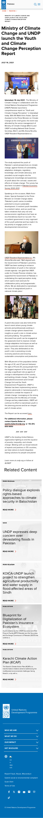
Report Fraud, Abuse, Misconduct (18, 773)
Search (35, 4)
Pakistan (10, 4)
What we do (11, 736)
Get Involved (11, 748)
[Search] (11, 762)
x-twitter (14, 792)
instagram (19, 792)
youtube (24, 792)
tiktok (9, 798)
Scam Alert (9, 781)
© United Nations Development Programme (20, 807)
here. (30, 413)
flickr (29, 792)
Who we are (11, 730)
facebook (9, 792)
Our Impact (10, 742)
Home (4, 11)
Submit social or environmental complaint (21, 777)
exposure (34, 792)
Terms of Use (10, 785)
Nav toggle (39, 4)
